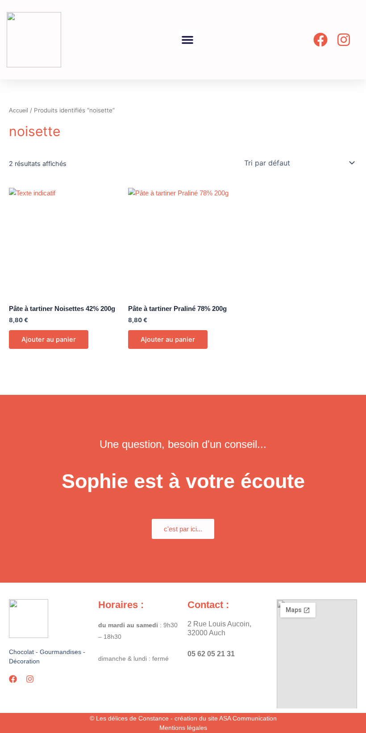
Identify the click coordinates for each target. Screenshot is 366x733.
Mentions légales (183, 727)
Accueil (18, 110)
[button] (187, 39)
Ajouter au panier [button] (48, 339)
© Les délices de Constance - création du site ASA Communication (183, 718)
